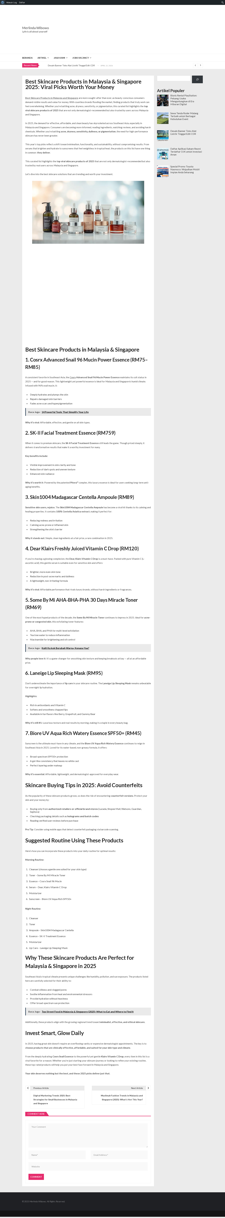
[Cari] (197, 79)
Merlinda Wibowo (35, 28)
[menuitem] (2, 2)
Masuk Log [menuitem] (11, 2)
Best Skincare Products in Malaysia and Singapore (51, 98)
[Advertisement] (131, 29)
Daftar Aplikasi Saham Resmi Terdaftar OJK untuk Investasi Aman (79, 66)
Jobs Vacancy (80, 57)
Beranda (27, 57)
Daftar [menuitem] (22, 2)
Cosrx (73, 377)
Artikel (42, 57)
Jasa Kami (59, 57)
